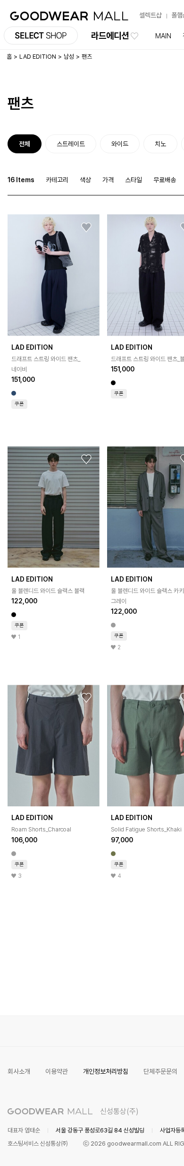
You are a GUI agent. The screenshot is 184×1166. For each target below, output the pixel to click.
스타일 (133, 180)
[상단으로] (138, 1147)
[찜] (86, 227)
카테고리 (57, 180)
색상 (85, 180)
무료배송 (164, 180)
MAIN (163, 36)
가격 (108, 180)
